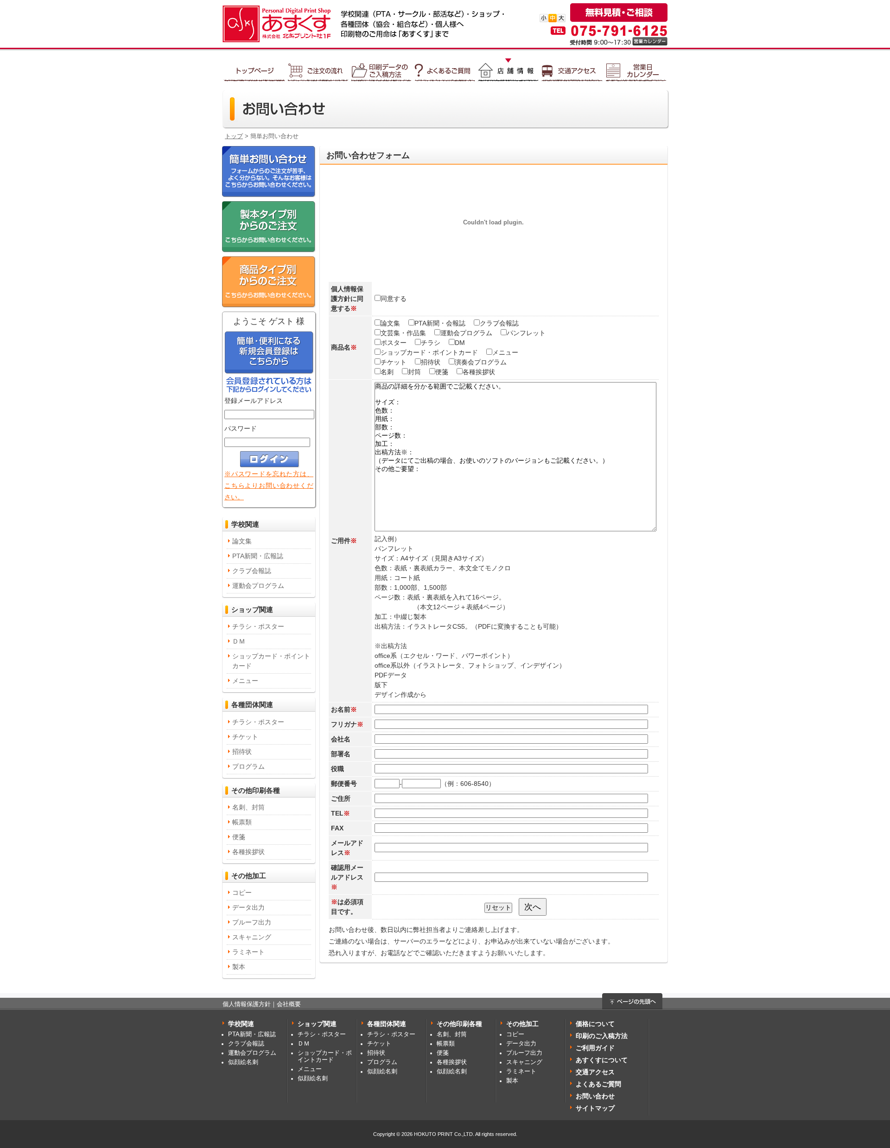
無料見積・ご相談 (619, 12)
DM (460, 342)
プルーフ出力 (251, 922)
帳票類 (242, 822)
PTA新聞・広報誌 (257, 556)
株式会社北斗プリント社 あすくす (273, 24)
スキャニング (251, 937)
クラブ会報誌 (251, 570)
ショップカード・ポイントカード (271, 661)
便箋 (238, 837)
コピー (242, 892)
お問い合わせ (595, 1096)
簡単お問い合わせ (269, 172)
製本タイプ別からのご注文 (269, 227)
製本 (238, 966)
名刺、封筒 (248, 807)
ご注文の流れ (318, 67)
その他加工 (248, 876)
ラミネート (248, 952)
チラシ (430, 342)
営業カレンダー (650, 41)
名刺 (387, 372)
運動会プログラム (258, 585)
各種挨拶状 (248, 851)
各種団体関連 (252, 704)
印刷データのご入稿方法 (381, 67)
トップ (234, 136)
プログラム (248, 766)
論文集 (242, 541)
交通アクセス (572, 67)
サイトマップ (595, 1108)
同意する (394, 298)
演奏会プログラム (481, 362)
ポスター (394, 342)
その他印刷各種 (255, 790)
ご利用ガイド (595, 1048)
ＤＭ (238, 641)
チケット (245, 736)
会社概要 (289, 1004)
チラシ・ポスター (258, 626)
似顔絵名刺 (243, 1062)
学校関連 (245, 524)
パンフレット (526, 333)
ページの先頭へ (632, 1001)
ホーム (254, 67)
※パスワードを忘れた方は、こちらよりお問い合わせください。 (268, 485)
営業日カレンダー (636, 67)
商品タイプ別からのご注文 (269, 282)
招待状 (242, 751)
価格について (595, 1023)
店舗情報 (508, 67)
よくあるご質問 (445, 67)
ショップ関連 (252, 609)
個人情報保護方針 (246, 1004)
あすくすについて (602, 1060)
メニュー (245, 680)
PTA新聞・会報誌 (439, 323)
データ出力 (248, 907)
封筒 (414, 372)
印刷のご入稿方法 (602, 1036)
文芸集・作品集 (403, 333)
